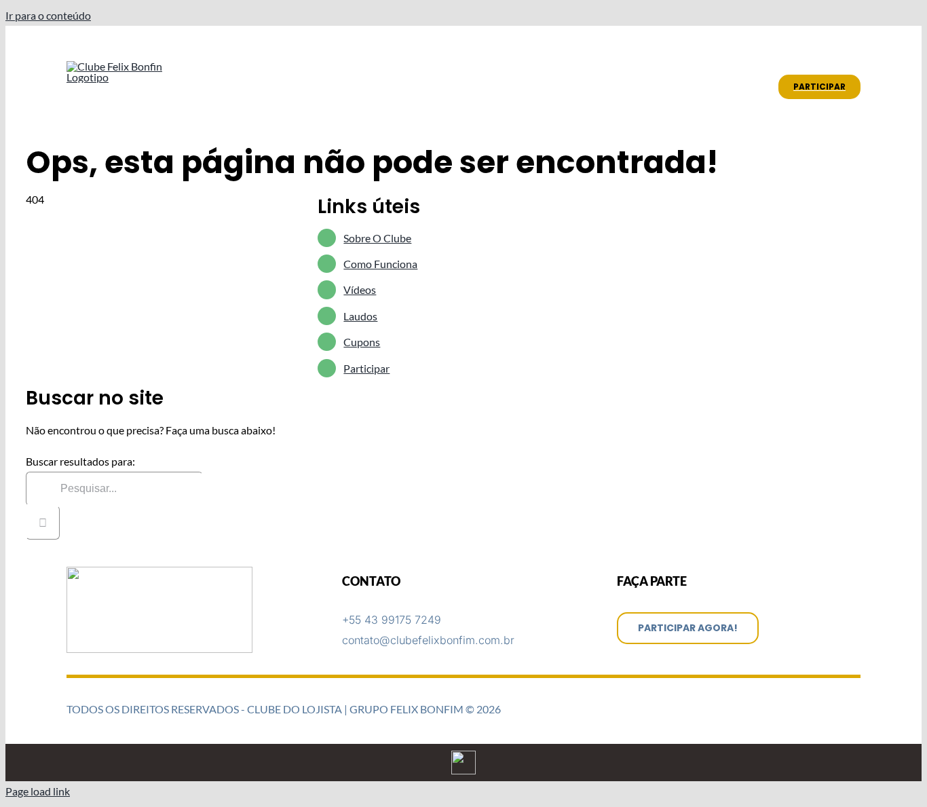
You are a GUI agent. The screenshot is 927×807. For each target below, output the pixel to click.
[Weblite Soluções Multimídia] (463, 755)
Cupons (361, 341)
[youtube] (856, 47)
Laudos (360, 315)
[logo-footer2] (159, 571)
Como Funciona (380, 263)
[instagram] (835, 47)
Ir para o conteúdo (48, 15)
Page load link (37, 791)
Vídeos (359, 289)
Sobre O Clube (377, 237)
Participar (366, 368)
